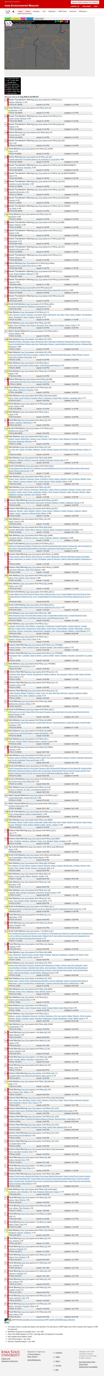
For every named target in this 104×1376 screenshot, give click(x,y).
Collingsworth (13, 1026)
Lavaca (35, 957)
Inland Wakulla (80, 631)
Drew (89, 479)
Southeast (24, 758)
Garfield (36, 825)
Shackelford (18, 317)
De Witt (29, 957)
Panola (29, 674)
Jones (11, 274)
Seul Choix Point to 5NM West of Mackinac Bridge (51, 773)
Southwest (80, 758)
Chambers (38, 1018)
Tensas (76, 502)
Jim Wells (28, 449)
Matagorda (26, 1016)
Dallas (37, 479)
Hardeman (30, 991)
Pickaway (12, 946)
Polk (55, 1016)
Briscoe (33, 325)
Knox (23, 991)
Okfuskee (82, 439)
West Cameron (14, 666)
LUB (45, 323)
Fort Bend (41, 1016)
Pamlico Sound (14, 135)
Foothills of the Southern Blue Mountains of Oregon (33, 970)
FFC (59, 99)
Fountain (17, 1059)
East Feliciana (37, 556)
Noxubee (75, 492)
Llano (16, 957)
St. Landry (88, 655)
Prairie (52, 481)
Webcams (82, 11)
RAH (46, 108)
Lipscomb (34, 460)
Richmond (12, 216)
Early (14, 167)
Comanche (47, 398)
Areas (27, 11)
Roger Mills (38, 822)
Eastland (34, 398)
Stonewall (40, 325)
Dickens (61, 325)
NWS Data (62, 11)
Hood (10, 1102)
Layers (7, 18)
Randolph (27, 167)
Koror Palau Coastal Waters (34, 857)
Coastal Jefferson (74, 626)
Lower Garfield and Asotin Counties (68, 344)
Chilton (21, 868)
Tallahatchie (64, 538)
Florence (12, 200)
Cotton (11, 841)
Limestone (12, 1192)
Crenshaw (58, 529)
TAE (59, 165)
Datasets (36, 11)
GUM (51, 811)
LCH (52, 645)
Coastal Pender (14, 722)
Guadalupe (63, 955)
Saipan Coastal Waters (33, 814)
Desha (56, 479)
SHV (53, 672)
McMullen (36, 449)
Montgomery (13, 489)
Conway (22, 481)
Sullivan (16, 1241)
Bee (17, 449)
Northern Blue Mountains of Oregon (21, 965)
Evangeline (80, 655)
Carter (39, 841)
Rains (11, 1151)
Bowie (27, 901)
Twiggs (16, 274)
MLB (47, 263)
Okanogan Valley (28, 341)
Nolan (72, 314)
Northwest (21, 760)
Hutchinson (13, 460)
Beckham (18, 825)
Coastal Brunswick (72, 722)
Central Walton (62, 628)
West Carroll (30, 502)
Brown (45, 314)
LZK (45, 476)
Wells (11, 1314)
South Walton (30, 626)
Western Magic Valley (16, 1008)
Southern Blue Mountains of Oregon (48, 965)
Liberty (31, 1018)
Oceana (11, 333)
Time (23, 18)
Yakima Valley (24, 981)
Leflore (51, 489)
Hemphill (27, 460)
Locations (15, 18)
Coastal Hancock (30, 798)
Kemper (55, 492)
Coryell (54, 398)
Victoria (43, 449)
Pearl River (13, 570)
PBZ (46, 747)
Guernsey (12, 749)
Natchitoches (13, 695)
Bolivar (57, 489)
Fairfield (17, 925)
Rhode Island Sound (21, 471)
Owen (17, 1200)
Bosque (56, 1192)
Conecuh (46, 529)
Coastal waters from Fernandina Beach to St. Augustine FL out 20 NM (34, 159)
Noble (45, 822)
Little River (40, 892)
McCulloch (52, 314)
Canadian (62, 841)
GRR (51, 304)
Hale (88, 865)
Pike (10, 481)
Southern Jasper (33, 647)
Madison (55, 502)
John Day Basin (50, 968)
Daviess (15, 1092)
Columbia (12, 184)
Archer (48, 991)
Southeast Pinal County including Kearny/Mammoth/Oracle (46, 1181)
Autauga (59, 865)
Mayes (55, 439)
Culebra (73, 758)
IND (45, 420)
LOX (50, 931)
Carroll (20, 489)
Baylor (18, 991)
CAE (59, 181)
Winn (21, 695)
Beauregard (13, 655)
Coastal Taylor (20, 628)
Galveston (49, 1016)
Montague (26, 1100)
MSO (46, 363)
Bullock (34, 865)
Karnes (30, 955)
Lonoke (40, 481)
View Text (38, 99)
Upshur (16, 677)
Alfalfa (64, 822)
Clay (10, 167)
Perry (35, 481)
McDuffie (25, 184)
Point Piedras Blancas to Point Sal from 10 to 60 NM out (29, 933)
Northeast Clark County (34, 1111)
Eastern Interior (14, 758)
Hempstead (31, 892)
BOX (51, 466)
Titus (15, 901)
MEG (46, 535)
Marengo (47, 865)
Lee (10, 208)
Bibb (48, 868)
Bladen (11, 225)
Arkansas (30, 479)
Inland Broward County (55, 618)
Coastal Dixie (31, 628)
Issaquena (12, 511)
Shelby (46, 674)
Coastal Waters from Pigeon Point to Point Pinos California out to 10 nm (34, 607)
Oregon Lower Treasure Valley (19, 999)
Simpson (70, 511)
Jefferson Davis (34, 513)
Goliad (22, 449)
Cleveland (44, 479)
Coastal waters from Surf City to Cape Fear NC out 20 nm (29, 382)
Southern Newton (46, 647)
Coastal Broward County (78, 615)
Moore (15, 390)
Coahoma (48, 538)
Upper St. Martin (36, 655)
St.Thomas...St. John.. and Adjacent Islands (30, 789)
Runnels (16, 314)
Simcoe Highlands (56, 981)
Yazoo (26, 511)
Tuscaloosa (42, 868)
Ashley (11, 521)
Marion (17, 257)
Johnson (22, 704)
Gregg (81, 674)
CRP (45, 447)
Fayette (22, 876)
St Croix (11, 789)
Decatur (19, 741)
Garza (51, 325)
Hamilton (65, 398)
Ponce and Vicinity (32, 760)
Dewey (31, 822)
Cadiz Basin (71, 1119)
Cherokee (74, 439)
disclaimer (86, 6)
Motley (11, 325)
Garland (59, 481)
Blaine (30, 825)
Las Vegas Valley (15, 1143)
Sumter (11, 118)
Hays (10, 955)
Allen (20, 655)
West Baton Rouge (74, 556)
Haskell (78, 314)
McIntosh (28, 441)
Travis (86, 955)
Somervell (17, 1102)
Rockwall (78, 1100)
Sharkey (20, 511)
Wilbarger (12, 991)
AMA (45, 458)
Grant (17, 479)
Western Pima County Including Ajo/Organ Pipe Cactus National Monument (36, 1176)
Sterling (38, 317)
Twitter (57, 1357)
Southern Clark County (17, 1111)
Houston (12, 639)
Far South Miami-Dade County (36, 615)
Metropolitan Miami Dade (18, 618)
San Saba (60, 314)
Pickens (34, 868)
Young (34, 1102)
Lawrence (18, 422)
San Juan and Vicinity (54, 758)
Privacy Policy (83, 1364)
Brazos (18, 1018)
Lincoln (19, 184)
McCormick (20, 192)
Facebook (58, 1353)
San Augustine (62, 674)
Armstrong (49, 460)
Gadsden (47, 631)
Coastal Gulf (49, 626)
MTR (51, 592)
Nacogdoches (38, 674)
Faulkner (29, 481)
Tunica (41, 538)
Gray (61, 460)
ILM (59, 198)
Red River (56, 693)
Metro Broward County (17, 615)
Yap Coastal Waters (16, 857)
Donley (56, 460)
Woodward (12, 822)
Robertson (25, 1192)
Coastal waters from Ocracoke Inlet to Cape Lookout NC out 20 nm (44, 290)
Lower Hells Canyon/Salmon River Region (24, 365)
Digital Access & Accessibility (88, 1367)
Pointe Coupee (14, 556)
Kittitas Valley (13, 981)
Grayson (27, 398)
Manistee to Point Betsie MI (70, 768)
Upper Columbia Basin (17, 344)
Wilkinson (18, 102)
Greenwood (13, 241)
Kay (54, 822)
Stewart (11, 233)
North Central (41, 758)
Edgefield (12, 192)
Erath (10, 1084)
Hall (28, 325)
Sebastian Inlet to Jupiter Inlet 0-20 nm (22, 265)
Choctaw (20, 494)
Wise (10, 1100)
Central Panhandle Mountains (60, 355)
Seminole (12, 741)
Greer (84, 822)
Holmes (26, 489)
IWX (45, 1312)
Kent (46, 325)
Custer (25, 822)
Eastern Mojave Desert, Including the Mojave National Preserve (31, 1119)
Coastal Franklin (61, 626)
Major (51, 822)
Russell (40, 865)
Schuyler (18, 1168)
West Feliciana (25, 556)
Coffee (33, 639)
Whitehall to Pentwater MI (37, 306)
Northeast (31, 758)
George (33, 578)
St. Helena (47, 556)
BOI (45, 997)
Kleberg (50, 449)
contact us (75, 6)
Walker (28, 876)
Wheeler (42, 460)
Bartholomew (13, 704)
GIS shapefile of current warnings (32, 1319)
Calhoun (86, 449)
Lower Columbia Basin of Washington (31, 983)
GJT (46, 149)
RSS (56, 1370)
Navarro (20, 1232)
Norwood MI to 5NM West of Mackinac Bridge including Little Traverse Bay (50, 769)
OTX (45, 339)
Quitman (20, 167)
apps (96, 6)
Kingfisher (17, 841)
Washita (70, 822)
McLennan (49, 1192)
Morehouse (21, 502)
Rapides (64, 655)
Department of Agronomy (10, 1361)
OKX (51, 906)
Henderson (13, 1232)
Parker (60, 1100)
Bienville (64, 693)
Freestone (40, 1192)
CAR (55, 795)
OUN (46, 412)
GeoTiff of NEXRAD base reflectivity (62, 1319)
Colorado (25, 1018)
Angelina (52, 674)
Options (29, 18)
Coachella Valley (15, 1075)
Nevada (23, 892)
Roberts (20, 460)
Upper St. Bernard (53, 559)
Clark (69, 479)
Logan (11, 414)
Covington (12, 492)
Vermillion (30, 1059)
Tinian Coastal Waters (16, 814)
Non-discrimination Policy (87, 1362)
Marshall (50, 841)
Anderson (27, 1232)
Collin (39, 1100)
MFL (45, 613)
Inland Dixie (20, 626)
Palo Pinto (53, 1100)
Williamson (17, 955)
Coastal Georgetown (41, 733)
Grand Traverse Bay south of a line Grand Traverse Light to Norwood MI (34, 768)
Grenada (71, 489)
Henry (11, 176)
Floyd (16, 325)
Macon (28, 865)
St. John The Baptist (38, 559)
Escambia (66, 529)
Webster (23, 118)
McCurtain (12, 884)
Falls (34, 1192)
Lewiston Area (44, 355)
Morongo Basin (60, 1119)
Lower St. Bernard (67, 559)
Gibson (11, 1067)
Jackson (12, 422)
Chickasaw (12, 538)
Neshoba (62, 492)
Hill (31, 1192)
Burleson (12, 1018)
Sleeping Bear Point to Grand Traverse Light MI (69, 771)
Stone (27, 578)
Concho (23, 314)
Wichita (42, 991)
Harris (81, 1018)
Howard (47, 892)
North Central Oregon (21, 972)
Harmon (11, 825)
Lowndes (27, 494)
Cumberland (13, 110)
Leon (53, 631)
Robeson (18, 225)
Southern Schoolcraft (16, 806)
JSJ (45, 755)
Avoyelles (71, 655)
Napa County (46, 1075)
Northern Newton (15, 647)
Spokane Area (85, 341)
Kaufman (85, 1100)
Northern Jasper (63, 647)
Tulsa (50, 439)
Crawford (19, 1249)
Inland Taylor (51, 628)
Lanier (50, 741)
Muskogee (20, 441)
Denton (33, 1100)
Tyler (55, 647)
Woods (19, 822)
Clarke (19, 492)
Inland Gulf (28, 631)
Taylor (25, 317)
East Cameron (25, 666)
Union (18, 685)
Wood (11, 677)
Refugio (79, 449)
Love (44, 841)
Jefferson (23, 479)
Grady (25, 741)
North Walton (41, 628)
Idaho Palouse (77, 355)
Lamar (21, 398)
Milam (40, 398)
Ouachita (63, 479)
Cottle (73, 325)
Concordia (12, 502)
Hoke (10, 390)
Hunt (30, 1151)
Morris (45, 901)
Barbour (11, 126)
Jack (20, 1100)
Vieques (66, 758)
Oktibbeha (12, 494)
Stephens (25, 841)
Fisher (67, 314)
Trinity (82, 1016)
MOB (46, 527)
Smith (30, 492)
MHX (47, 132)
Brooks (37, 741)
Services (72, 11)
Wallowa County (48, 972)
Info (44, 11)
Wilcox (33, 529)
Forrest (78, 489)
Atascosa (55, 955)
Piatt (10, 1216)
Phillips (11, 586)
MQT (51, 709)
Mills (60, 398)
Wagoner (67, 439)
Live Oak (12, 449)
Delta (16, 398)
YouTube (58, 1365)
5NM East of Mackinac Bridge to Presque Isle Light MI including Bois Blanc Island (38, 546)
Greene (21, 578)
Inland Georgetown (26, 733)
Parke (11, 1059)
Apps (20, 11)
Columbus (12, 725)
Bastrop (48, 955)
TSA (45, 436)
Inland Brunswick (59, 722)
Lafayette (12, 626)
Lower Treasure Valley (33, 1008)
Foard (37, 991)
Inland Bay (12, 631)
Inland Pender (85, 722)
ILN (45, 923)
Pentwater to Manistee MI (18, 306)
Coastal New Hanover (44, 722)
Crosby (67, 325)
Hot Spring (76, 479)
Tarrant (65, 1100)
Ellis (30, 1102)
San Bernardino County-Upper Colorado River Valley (28, 1127)
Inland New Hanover (28, 722)
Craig (39, 439)
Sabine (70, 674)
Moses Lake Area (32, 344)
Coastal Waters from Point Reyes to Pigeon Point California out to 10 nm (34, 594)
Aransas (73, 449)
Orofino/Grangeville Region (50, 365)
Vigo (10, 1281)
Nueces (56, 449)
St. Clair (22, 865)
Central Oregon (35, 972)
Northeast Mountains (72, 341)
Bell (79, 398)
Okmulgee (12, 441)
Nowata (33, 439)
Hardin (24, 647)
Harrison (87, 674)
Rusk (18, 674)
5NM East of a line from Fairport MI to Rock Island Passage (30, 712)
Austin (70, 1018)
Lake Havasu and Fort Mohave (20, 1135)
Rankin (49, 511)
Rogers (17, 439)
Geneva (18, 639)
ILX (45, 1165)
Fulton (16, 1224)
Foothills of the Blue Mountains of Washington (62, 983)
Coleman (30, 314)
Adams (84, 511)
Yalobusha (27, 538)
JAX (47, 157)
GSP (59, 140)
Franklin (62, 502)
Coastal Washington (16, 798)
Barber (11, 373)
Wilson (42, 955)
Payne (25, 825)
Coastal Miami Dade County (58, 615)
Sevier (53, 892)
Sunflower (64, 489)
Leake (69, 492)
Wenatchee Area (42, 341)
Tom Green (38, 314)
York (10, 143)
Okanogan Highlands (56, 341)
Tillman (48, 825)
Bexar (81, 955)
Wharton (76, 1016)
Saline (65, 481)
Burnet (24, 955)
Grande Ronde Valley (36, 968)
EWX (46, 952)
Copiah (63, 511)
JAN (45, 487)
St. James (27, 559)
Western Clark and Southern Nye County (58, 1111)
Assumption (18, 559)
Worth (14, 208)
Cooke (15, 1100)
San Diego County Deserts (31, 1075)
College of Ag (6, 1359)
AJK (50, 428)
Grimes (55, 1018)
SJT (45, 312)
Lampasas (73, 398)
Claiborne (56, 511)
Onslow (16, 406)
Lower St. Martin (48, 655)
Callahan (31, 317)
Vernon (57, 655)
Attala (88, 492)
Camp (11, 901)
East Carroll (40, 502)
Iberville (63, 556)
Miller (18, 892)
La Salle (38, 695)
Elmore (27, 868)
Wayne (11, 578)
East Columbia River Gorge (62, 970)
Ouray (11, 151)
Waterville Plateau (15, 341)
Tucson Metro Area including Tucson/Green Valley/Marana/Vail (53, 1178)
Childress (22, 325)
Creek (61, 439)
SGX (53, 1073)
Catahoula (69, 502)
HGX (45, 1013)
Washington (27, 422)
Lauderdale (37, 492)
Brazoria (34, 1016)
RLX (46, 914)
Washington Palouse (46, 344)
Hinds (44, 511)
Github (57, 1361)
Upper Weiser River (66, 1008)
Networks (51, 11)
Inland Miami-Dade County (37, 618)
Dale (28, 639)
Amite (27, 570)
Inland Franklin (38, 631)
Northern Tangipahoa (82, 559)
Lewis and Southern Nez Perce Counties (23, 355)
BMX (59, 124)
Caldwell (31, 695)
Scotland (30, 390)
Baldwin (11, 102)
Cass (40, 901)
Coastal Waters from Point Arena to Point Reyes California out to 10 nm (63, 596)
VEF (52, 1108)
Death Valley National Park (57, 1127)
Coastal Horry (13, 733)
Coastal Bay (40, 626)
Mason (17, 333)
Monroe (47, 481)
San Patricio (64, 449)
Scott (50, 492)
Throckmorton (87, 314)
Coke (10, 314)
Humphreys (34, 489)
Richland (48, 502)
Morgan (17, 1035)
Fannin (11, 398)
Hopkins (25, 1151)
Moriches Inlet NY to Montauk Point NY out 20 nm (63, 909)
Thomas (31, 741)
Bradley (83, 479)
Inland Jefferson (62, 631)
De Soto (49, 693)
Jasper (24, 492)
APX (51, 543)
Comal (11, 957)
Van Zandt (17, 1151)
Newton (45, 492)
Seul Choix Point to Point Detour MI (21, 781)
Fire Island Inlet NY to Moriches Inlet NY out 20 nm (27, 909)
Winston (82, 492)
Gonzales (22, 957)
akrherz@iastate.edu (34, 1360)
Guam (11, 849)
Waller (76, 1018)
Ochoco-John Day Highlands (71, 965)
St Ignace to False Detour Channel (59, 548)
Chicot (16, 521)
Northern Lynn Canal (16, 431)
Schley (16, 118)
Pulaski (11, 479)
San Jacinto (62, 1016)
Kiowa (89, 822)
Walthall (37, 570)
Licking (11, 925)
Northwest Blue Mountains (39, 981)
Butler (52, 529)
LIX (52, 554)
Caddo (11, 693)
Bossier (17, 693)
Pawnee (44, 439)
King (55, 325)
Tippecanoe (39, 1059)
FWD (46, 395)
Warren (38, 511)
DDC (46, 371)
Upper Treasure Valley (50, 1008)
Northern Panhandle (24, 357)
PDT (45, 963)
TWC (53, 1174)
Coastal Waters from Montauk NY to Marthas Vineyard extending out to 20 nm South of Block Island (44, 468)
